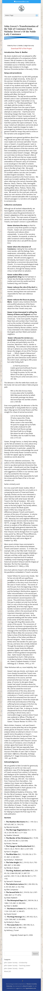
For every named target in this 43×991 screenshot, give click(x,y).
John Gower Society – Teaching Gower (17, 965)
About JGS (7, 971)
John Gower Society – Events (14, 968)
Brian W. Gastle (27, 986)
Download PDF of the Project (21, 48)
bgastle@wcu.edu (31, 988)
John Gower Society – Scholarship (15, 963)
